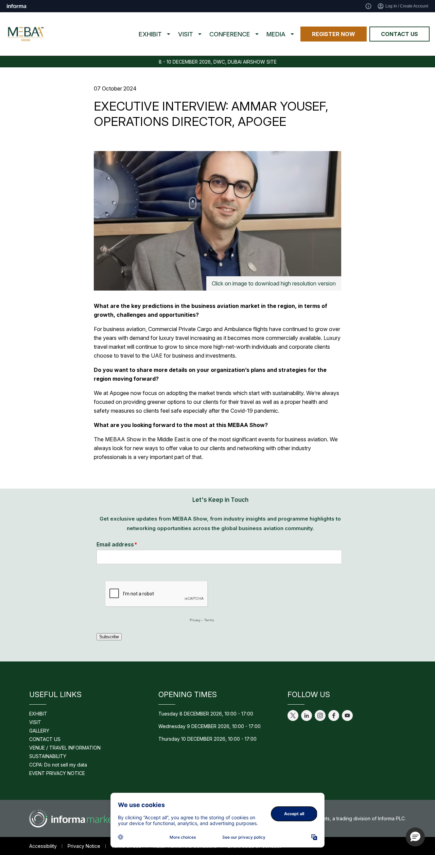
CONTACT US (399, 34)
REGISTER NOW (333, 34)
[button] (415, 836)
